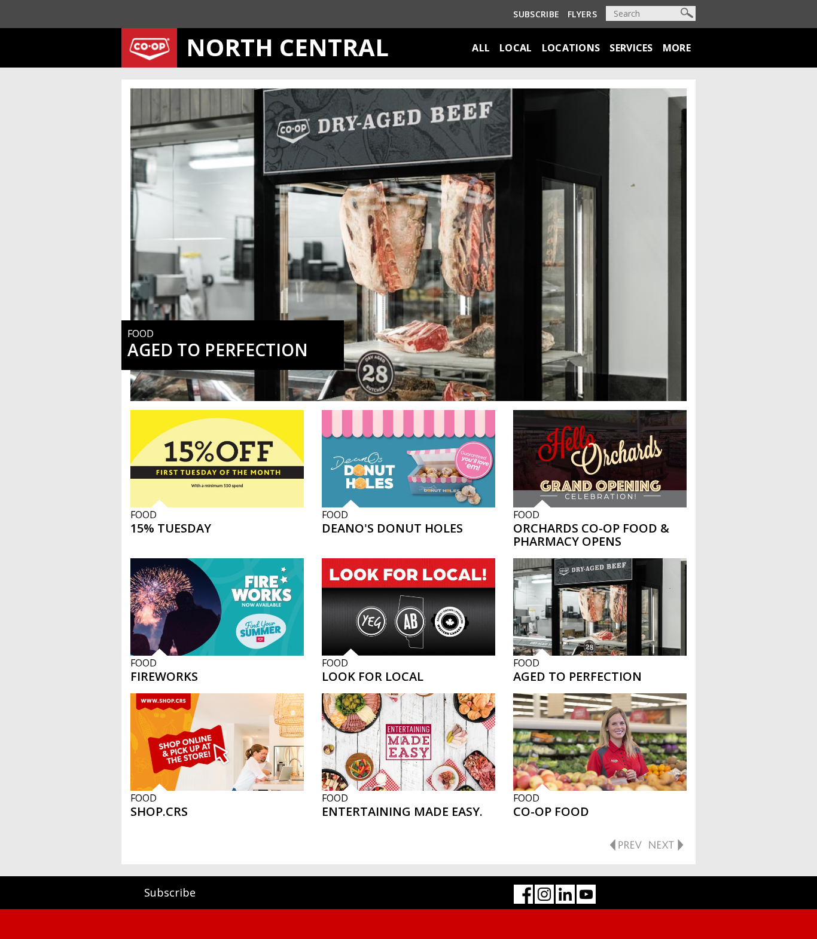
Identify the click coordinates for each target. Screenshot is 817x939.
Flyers (582, 14)
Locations (571, 47)
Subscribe (536, 14)
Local (515, 47)
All (481, 47)
